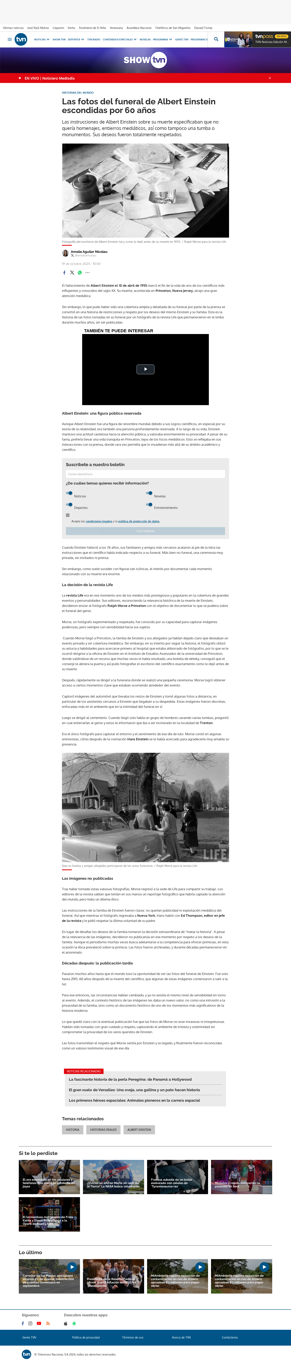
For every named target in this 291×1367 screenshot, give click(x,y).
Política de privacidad (86, 1337)
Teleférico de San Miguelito (172, 28)
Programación (200, 39)
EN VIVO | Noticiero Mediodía (50, 78)
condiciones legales (99, 521)
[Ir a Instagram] (31, 1323)
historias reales (103, 1130)
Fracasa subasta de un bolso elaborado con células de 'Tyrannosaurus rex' (171, 1183)
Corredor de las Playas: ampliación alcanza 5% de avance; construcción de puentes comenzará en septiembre (48, 1281)
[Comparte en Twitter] (72, 273)
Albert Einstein (139, 1130)
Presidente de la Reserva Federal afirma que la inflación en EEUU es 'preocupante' (111, 1283)
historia (72, 1130)
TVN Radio (93, 39)
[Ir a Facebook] (23, 1323)
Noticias (40, 39)
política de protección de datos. (139, 521)
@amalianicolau (85, 255)
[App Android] (75, 1323)
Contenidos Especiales (118, 39)
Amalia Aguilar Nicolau (89, 252)
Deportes (74, 39)
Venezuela (116, 28)
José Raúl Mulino (38, 28)
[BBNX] (26, 1354)
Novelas (145, 39)
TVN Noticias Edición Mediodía (272, 42)
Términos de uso (132, 1337)
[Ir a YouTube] (40, 1323)
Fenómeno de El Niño (92, 28)
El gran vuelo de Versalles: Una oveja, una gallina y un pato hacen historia (134, 1090)
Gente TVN (181, 39)
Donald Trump (203, 28)
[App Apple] (66, 1323)
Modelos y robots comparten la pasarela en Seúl (237, 1184)
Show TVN (59, 39)
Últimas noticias (13, 28)
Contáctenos (230, 1337)
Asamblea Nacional (139, 28)
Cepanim (58, 28)
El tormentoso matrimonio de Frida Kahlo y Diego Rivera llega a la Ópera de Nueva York (48, 1221)
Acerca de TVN (181, 1337)
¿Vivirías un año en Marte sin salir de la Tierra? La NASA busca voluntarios (113, 1184)
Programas (160, 39)
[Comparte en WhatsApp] (80, 273)
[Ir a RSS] (49, 1323)
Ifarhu (71, 28)
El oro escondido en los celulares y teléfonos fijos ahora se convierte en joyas (49, 1183)
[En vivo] (258, 34)
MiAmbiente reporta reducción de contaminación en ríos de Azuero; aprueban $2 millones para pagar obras (175, 1281)
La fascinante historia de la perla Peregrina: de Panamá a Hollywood (130, 1079)
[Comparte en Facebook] (64, 273)
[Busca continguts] (216, 39)
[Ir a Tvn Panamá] (21, 39)
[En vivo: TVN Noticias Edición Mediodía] (238, 39)
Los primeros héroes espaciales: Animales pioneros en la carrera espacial (134, 1100)
